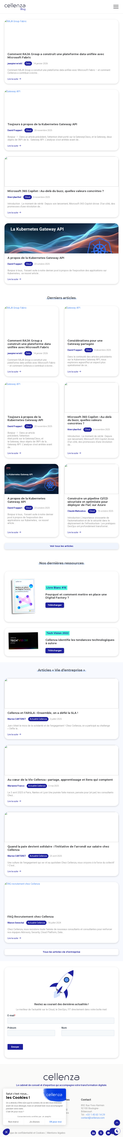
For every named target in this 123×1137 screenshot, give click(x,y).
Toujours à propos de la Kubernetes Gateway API (42, 124)
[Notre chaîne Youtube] (108, 1132)
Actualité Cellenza (38, 719)
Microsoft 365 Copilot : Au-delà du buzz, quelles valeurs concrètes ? (56, 191)
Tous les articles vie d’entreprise (61, 952)
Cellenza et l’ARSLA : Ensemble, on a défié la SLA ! (43, 713)
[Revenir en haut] (117, 1123)
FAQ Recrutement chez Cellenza (31, 916)
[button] (6, 1131)
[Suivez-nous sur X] (101, 1132)
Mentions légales (56, 1132)
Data (28, 63)
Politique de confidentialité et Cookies (24, 1132)
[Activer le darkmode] (115, 1131)
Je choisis (34, 1122)
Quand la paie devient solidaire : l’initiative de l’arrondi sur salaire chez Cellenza (58, 848)
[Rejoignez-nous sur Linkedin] (93, 1132)
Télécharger (55, 605)
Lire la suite (13, 79)
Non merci (13, 1122)
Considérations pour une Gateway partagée (85, 342)
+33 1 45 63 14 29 (95, 1114)
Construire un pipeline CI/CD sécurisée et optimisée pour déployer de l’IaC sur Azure (88, 502)
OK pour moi (55, 1122)
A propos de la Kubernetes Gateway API (36, 258)
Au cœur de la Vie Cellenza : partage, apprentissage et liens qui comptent (60, 779)
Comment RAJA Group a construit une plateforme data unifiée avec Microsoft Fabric (56, 56)
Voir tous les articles (61, 546)
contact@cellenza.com (93, 1117)
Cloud (28, 130)
